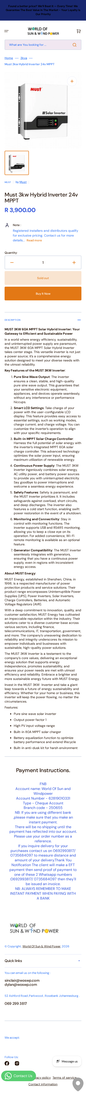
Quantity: (11, 253)
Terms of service (65, 1078)
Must (23, 182)
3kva (23, 58)
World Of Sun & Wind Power (41, 946)
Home (9, 58)
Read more (34, 240)
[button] (6, 31)
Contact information (43, 1084)
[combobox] (43, 45)
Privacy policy (41, 1078)
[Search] (75, 45)
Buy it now (43, 294)
